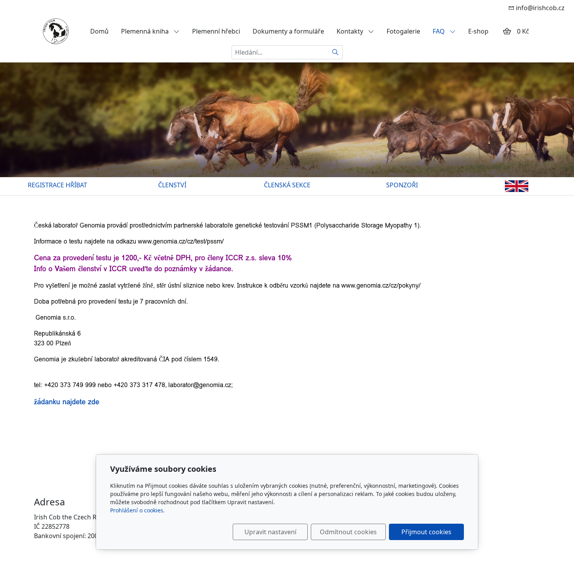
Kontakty (351, 31)
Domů (99, 31)
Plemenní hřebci (216, 31)
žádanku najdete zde (66, 401)
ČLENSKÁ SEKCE (287, 185)
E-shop (478, 31)
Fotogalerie (403, 31)
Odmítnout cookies (348, 532)
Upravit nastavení (270, 532)
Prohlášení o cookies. (137, 510)
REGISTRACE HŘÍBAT (57, 185)
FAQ (439, 31)
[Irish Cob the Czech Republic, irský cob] (56, 30)
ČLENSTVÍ (172, 185)
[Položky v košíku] (507, 31)
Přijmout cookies (426, 532)
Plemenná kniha (145, 31)
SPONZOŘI (402, 185)
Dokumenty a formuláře (288, 31)
